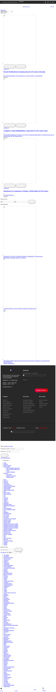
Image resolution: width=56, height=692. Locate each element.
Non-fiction (6, 647)
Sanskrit (5, 664)
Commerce (6, 582)
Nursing (5, 648)
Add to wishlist (9, 66)
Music (5, 644)
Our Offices (9, 474)
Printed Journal (7, 656)
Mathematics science (8, 642)
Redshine (14, 428)
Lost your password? (5, 458)
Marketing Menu (7, 513)
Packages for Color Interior (10, 518)
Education (12, 257)
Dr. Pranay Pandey (29, 75)
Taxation (6, 676)
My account (6, 514)
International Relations (9, 630)
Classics (5, 578)
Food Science (7, 609)
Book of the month (8, 573)
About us (6, 464)
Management (11, 363)
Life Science (6, 635)
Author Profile (7, 488)
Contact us (6, 473)
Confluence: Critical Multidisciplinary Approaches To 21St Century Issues (26, 130)
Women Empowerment (9, 685)
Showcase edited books (9, 666)
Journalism (6, 631)
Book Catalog (7, 492)
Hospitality (6, 622)
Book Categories (7, 465)
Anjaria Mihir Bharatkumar (10, 134)
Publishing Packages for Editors (11, 525)
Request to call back (11, 475)
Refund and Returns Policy (10, 530)
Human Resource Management (11, 625)
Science (5, 665)
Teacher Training (7, 677)
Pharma (5, 652)
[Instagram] (50, 2)
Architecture (6, 564)
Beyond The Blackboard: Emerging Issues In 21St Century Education (24, 72)
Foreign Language (8, 611)
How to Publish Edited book (13, 469)
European (6, 604)
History (5, 618)
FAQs (7, 470)
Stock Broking (7, 674)
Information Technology (9, 627)
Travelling (6, 681)
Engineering (6, 601)
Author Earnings (7, 487)
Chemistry (6, 577)
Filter (32, 201)
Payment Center (7, 520)
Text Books (23, 257)
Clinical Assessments (8, 581)
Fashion (5, 605)
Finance (5, 608)
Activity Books (7, 558)
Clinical (5, 579)
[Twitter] (48, 2)
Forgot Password (7, 508)
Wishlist (44, 690)
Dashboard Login (8, 504)
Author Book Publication (9, 486)
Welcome (6, 542)
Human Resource (8, 624)
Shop (1, 690)
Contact (5, 500)
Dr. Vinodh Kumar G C (9, 195)
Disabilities (6, 595)
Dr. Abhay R (19, 134)
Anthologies (6, 562)
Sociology (6, 669)
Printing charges (7, 521)
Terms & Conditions (8, 540)
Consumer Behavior (8, 584)
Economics (6, 597)
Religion (5, 661)
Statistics (6, 673)
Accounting (6, 556)
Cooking (6, 587)
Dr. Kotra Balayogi (20, 75)
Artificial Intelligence (8, 565)
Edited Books (7, 257)
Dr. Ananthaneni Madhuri (9, 75)
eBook (5, 596)
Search (18, 549)
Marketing (6, 512)
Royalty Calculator (8, 534)
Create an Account (8, 446)
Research (18, 257)
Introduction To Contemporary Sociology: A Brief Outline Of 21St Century (26, 191)
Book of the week (8, 574)
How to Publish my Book (9, 509)
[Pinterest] (53, 2)
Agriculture (6, 560)
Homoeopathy (7, 620)
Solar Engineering (8, 670)
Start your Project (8, 538)
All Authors (6, 483)
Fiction (5, 607)
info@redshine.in (7, 387)
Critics (5, 588)
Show (2, 13)
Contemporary (7, 586)
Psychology (6, 659)
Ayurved (6, 569)
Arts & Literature (7, 566)
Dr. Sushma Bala (38, 75)
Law (5, 310)
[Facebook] (45, 2)
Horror (5, 621)
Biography (6, 571)
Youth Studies (7, 686)
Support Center (9, 477)
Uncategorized (7, 683)
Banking (5, 570)
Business (6, 363)
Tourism (5, 680)
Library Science (7, 634)
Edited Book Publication (9, 505)
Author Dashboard (10, 472)
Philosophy (6, 653)
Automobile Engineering (9, 568)
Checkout (6, 497)
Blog (5, 491)
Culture (5, 591)
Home (5, 462)
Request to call (7, 531)
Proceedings (6, 657)
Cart (4, 495)
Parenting (6, 651)
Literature (6, 637)
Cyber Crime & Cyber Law (10, 592)
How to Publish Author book (13, 468)
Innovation (6, 629)
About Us (6, 481)
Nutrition (6, 650)
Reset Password (7, 533)
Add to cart (6, 69)
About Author (7, 466)
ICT (4, 626)
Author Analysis (7, 484)
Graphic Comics (7, 614)
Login (4, 455)
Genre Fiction (7, 613)
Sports (5, 672)
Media (5, 643)
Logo (5, 510)
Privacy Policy (7, 522)
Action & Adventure (8, 557)
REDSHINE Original (8, 660)
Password (3, 451)
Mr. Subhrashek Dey (17, 136)
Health (5, 616)
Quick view (21, 66)
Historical (6, 617)
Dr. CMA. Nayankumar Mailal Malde (31, 134)
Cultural (5, 590)
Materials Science (8, 640)
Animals (5, 561)
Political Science (7, 655)
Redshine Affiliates (8, 529)
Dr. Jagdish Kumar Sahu (46, 134)
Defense (5, 594)
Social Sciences (7, 668)
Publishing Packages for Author (11, 523)
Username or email (5, 448)
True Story (6, 682)
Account (16, 690)
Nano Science (7, 646)
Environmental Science (9, 603)
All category (6, 555)
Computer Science (8, 583)
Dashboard (6, 503)
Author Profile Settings (9, 490)
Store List (6, 539)
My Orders (6, 517)
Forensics (6, 612)
